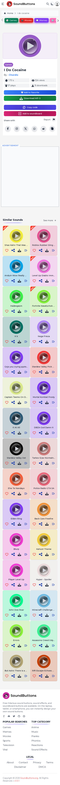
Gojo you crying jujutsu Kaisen (20, 366)
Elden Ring (16, 518)
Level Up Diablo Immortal (45, 275)
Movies (7, 736)
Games (8, 64)
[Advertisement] (30, 177)
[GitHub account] (19, 716)
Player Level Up (16, 579)
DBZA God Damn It (43, 427)
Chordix (13, 75)
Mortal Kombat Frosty (44, 397)
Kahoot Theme (43, 549)
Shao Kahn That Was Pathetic (20, 245)
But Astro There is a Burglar (19, 670)
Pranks (35, 736)
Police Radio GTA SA (43, 488)
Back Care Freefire (43, 518)
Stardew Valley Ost (16, 458)
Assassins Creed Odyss (44, 640)
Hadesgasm (16, 306)
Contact (23, 762)
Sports (6, 740)
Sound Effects (39, 749)
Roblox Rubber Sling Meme (46, 245)
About (10, 762)
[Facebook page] (4, 716)
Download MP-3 (32, 98)
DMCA (42, 767)
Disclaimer (20, 767)
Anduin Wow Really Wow (17, 275)
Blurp (16, 549)
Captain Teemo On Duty (17, 397)
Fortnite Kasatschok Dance (46, 306)
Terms (49, 762)
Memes (7, 731)
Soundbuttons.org (29, 778)
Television (8, 745)
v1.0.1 (16, 781)
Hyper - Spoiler (43, 579)
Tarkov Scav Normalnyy (44, 458)
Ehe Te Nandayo (16, 488)
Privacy (37, 762)
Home (10, 13)
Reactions (37, 745)
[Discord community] (9, 716)
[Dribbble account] (24, 716)
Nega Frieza (44, 336)
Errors (16, 640)
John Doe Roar (16, 610)
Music (34, 731)
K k (16, 336)
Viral (5, 749)
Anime (35, 727)
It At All (16, 427)
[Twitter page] (14, 716)
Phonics (35, 740)
